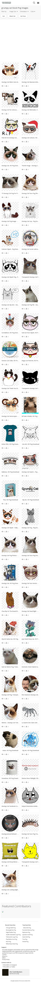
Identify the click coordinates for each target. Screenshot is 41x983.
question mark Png (27, 934)
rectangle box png (11, 930)
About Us (4, 956)
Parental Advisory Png (28, 930)
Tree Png (24, 939)
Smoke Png (25, 941)
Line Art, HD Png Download (30, 444)
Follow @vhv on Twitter (8, 967)
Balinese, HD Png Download (10, 472)
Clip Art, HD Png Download (30, 500)
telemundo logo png (12, 937)
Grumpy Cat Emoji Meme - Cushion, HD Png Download (19, 862)
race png (8, 941)
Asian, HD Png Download (10, 750)
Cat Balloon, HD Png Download (11, 333)
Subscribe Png (27, 928)
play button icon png (11, 939)
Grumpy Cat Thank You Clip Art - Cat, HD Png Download (19, 388)
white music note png (12, 944)
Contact (4, 954)
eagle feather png (11, 932)
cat (3, 16)
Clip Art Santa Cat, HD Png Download (13, 639)
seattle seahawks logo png (13, 934)
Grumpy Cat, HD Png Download (11, 166)
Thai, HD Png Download (10, 500)
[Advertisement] (20, 40)
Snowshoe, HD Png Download (11, 778)
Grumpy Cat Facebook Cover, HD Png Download (17, 806)
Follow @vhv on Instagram (9, 965)
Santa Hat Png (26, 937)
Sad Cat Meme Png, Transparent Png (13, 667)
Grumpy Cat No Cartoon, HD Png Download (15, 110)
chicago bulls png (11, 928)
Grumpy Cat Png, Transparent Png (12, 695)
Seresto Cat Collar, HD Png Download (13, 360)
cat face (23, 16)
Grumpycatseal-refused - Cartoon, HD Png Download (18, 834)
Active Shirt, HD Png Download (11, 444)
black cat (12, 16)
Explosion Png (26, 932)
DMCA (4, 958)
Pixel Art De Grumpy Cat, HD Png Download (15, 138)
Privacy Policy (5, 959)
